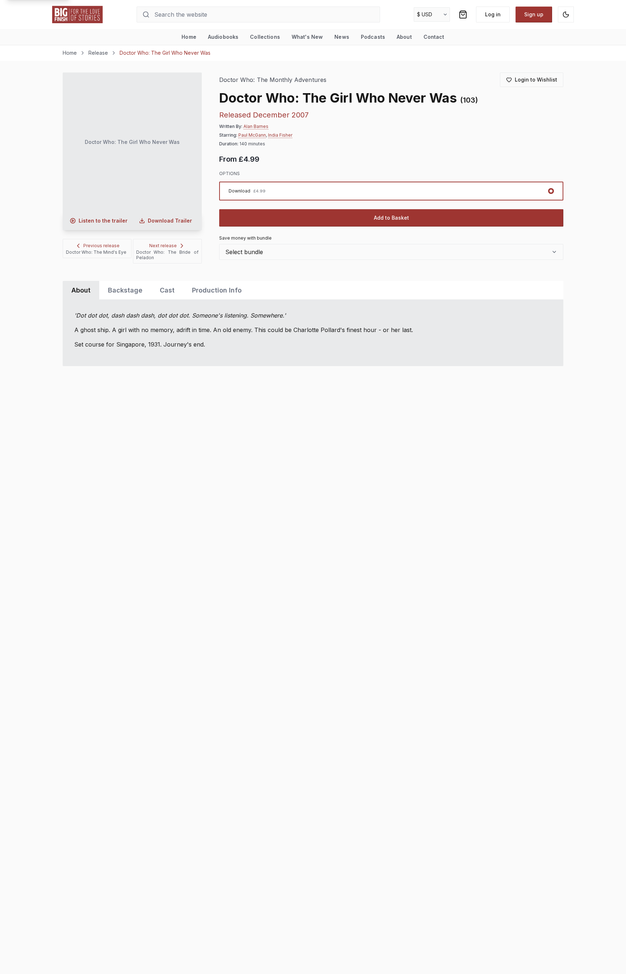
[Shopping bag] (463, 14)
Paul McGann (252, 135)
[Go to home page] (77, 14)
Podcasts (373, 37)
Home (188, 37)
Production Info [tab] (217, 290)
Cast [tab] (167, 290)
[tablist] (313, 290)
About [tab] (81, 290)
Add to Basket (391, 218)
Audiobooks (223, 37)
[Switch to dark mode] (566, 14)
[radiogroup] (391, 191)
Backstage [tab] (125, 290)
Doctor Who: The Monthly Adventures (272, 80)
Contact (434, 37)
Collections (265, 37)
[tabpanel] (313, 332)
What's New (307, 37)
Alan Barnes (255, 126)
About (404, 37)
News (341, 37)
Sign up (533, 14)
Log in (493, 14)
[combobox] (391, 252)
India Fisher (280, 135)
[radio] (391, 191)
